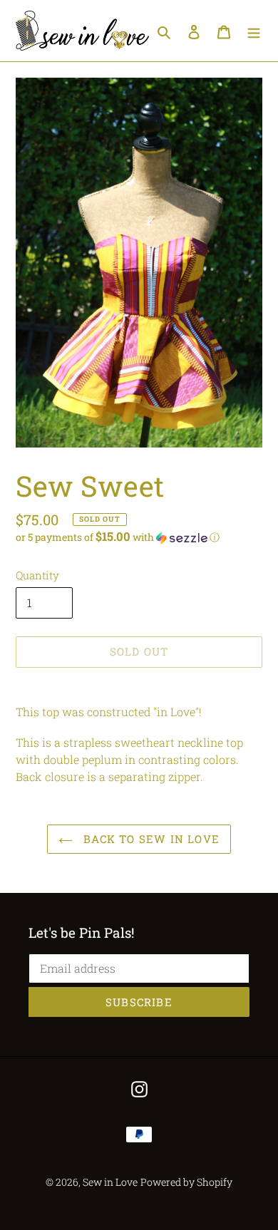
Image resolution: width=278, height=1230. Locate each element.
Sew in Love (110, 1182)
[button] (118, 537)
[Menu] (254, 30)
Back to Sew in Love (150, 839)
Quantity (37, 575)
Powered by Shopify (186, 1182)
